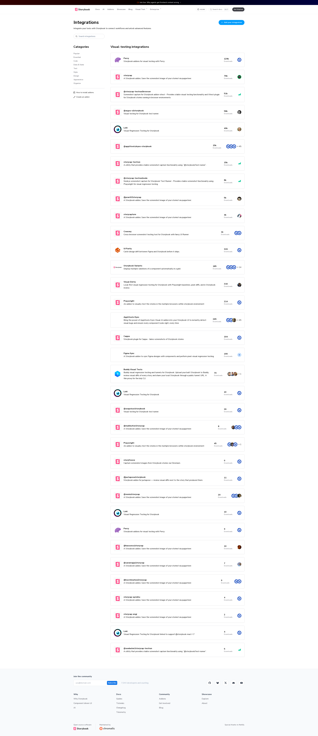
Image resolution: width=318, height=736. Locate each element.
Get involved (164, 703)
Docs (97, 9)
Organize (77, 83)
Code (76, 61)
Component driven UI (83, 703)
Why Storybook (80, 698)
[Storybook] (234, 683)
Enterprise (154, 9)
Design (76, 76)
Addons (110, 9)
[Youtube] (241, 683)
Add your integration (233, 22)
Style (76, 72)
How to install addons (85, 92)
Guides (119, 698)
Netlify (241, 725)
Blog (130, 9)
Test (75, 68)
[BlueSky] (218, 683)
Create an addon (83, 97)
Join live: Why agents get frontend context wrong (159, 2)
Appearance (78, 79)
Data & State (79, 65)
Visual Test (140, 9)
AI (103, 9)
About (204, 703)
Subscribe (112, 683)
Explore (205, 698)
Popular (77, 53)
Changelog (121, 707)
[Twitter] (226, 683)
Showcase (121, 9)
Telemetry (121, 712)
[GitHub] (210, 683)
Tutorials (120, 703)
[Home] (82, 9)
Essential (77, 57)
